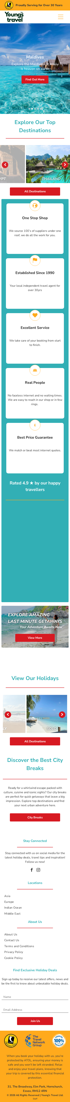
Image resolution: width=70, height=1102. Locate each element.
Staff (35, 1098)
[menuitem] (35, 896)
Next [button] (65, 165)
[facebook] (32, 870)
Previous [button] (5, 165)
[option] (35, 164)
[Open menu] (60, 17)
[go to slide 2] (32, 109)
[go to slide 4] (38, 109)
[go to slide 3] (35, 109)
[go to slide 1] (29, 109)
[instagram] (38, 870)
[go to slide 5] (40, 109)
